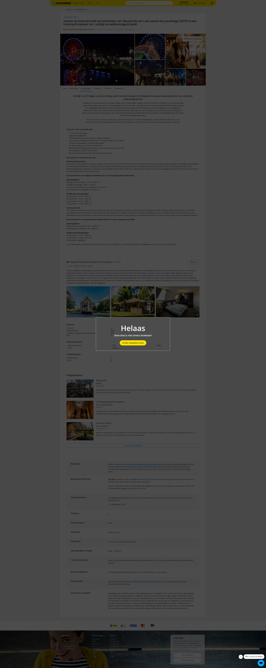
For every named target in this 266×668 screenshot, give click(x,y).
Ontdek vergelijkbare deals (133, 343)
